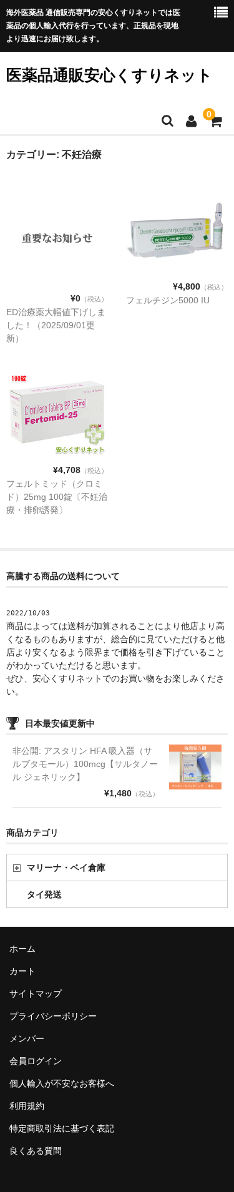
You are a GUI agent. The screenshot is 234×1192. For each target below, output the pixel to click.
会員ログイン (35, 1061)
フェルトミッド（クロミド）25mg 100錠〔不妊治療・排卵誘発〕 (56, 497)
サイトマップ (35, 994)
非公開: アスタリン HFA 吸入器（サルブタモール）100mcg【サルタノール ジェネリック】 (85, 764)
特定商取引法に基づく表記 (61, 1128)
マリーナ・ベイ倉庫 (66, 867)
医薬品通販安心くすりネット (109, 75)
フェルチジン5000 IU (168, 300)
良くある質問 (35, 1151)
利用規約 (26, 1106)
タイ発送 (44, 894)
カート (22, 971)
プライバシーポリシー (53, 1016)
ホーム (22, 949)
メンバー (26, 1038)
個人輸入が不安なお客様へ (61, 1083)
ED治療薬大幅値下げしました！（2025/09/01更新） (55, 325)
